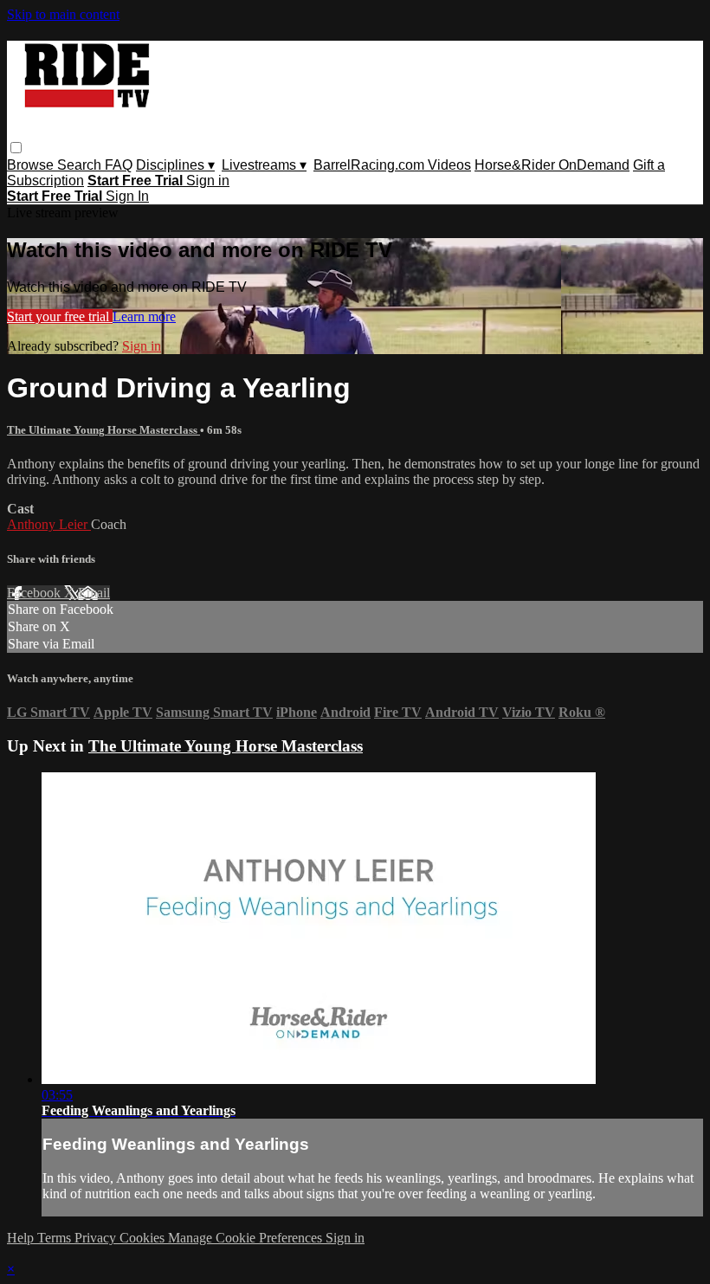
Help (22, 1237)
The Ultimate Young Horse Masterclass (103, 429)
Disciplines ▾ (175, 165)
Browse (32, 165)
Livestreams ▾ (264, 165)
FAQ (118, 165)
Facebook (35, 592)
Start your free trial (60, 316)
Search (81, 165)
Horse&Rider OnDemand (551, 165)
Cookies (143, 1237)
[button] (16, 147)
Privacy (96, 1237)
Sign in (207, 180)
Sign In (127, 196)
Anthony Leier (49, 524)
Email (94, 592)
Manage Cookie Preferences (247, 1237)
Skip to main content (63, 14)
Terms (55, 1237)
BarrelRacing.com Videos (392, 165)
